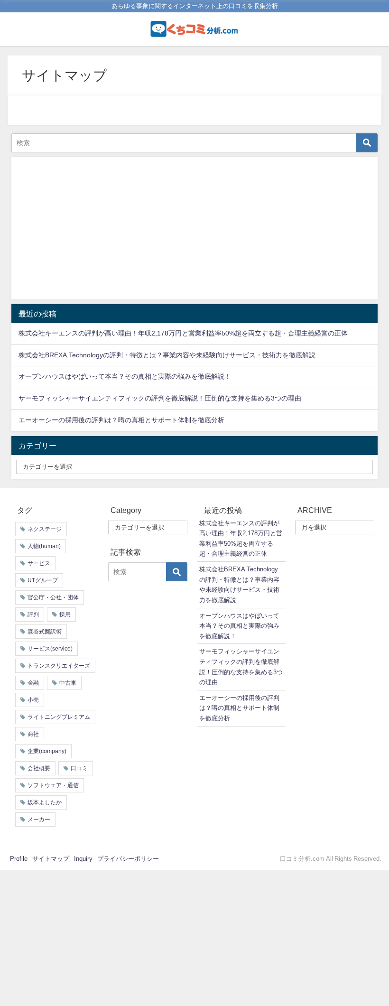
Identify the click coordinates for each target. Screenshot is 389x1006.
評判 (33, 614)
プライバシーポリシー (128, 859)
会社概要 (39, 768)
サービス (39, 563)
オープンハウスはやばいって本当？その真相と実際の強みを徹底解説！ (125, 376)
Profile (19, 859)
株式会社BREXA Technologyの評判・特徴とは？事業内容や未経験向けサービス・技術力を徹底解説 (167, 355)
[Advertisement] (194, 228)
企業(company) (47, 751)
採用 (65, 614)
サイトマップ (50, 859)
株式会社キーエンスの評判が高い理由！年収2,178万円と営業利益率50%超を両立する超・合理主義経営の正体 (183, 333)
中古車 (67, 683)
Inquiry (83, 859)
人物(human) (44, 546)
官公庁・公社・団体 (53, 597)
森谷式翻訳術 (45, 631)
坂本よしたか (45, 802)
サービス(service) (50, 649)
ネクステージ (45, 529)
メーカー (39, 819)
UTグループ (43, 580)
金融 (33, 683)
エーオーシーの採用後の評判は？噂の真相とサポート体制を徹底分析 (121, 420)
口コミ (79, 768)
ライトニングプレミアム (59, 717)
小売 (33, 700)
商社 (33, 734)
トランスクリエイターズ (59, 666)
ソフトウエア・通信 (53, 785)
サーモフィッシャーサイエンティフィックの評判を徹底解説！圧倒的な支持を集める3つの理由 (160, 398)
